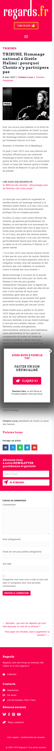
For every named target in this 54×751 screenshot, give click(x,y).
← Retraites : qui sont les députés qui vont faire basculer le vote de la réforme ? (24, 625)
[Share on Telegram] (27, 447)
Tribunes (9, 48)
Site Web (7, 563)
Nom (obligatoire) (12, 539)
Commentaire (9, 504)
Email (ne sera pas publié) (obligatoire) (22, 551)
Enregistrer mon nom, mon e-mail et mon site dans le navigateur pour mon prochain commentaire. (25, 582)
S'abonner (12, 674)
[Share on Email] (34, 447)
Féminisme (8, 80)
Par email (11, 695)
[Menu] (26, 36)
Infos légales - (13, 737)
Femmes (40, 77)
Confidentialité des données (32, 737)
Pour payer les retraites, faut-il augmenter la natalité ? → (27, 633)
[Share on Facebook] (6, 447)
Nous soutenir (16, 722)
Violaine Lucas (25, 77)
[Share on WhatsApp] (20, 447)
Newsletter (13, 690)
